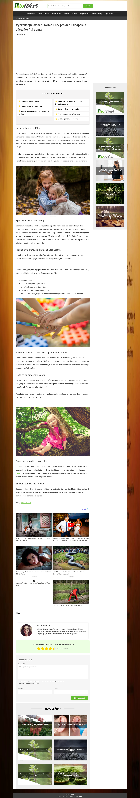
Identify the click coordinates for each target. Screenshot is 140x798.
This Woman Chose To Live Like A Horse (67, 605)
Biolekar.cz (19, 18)
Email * (56, 688)
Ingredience (109, 14)
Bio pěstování (84, 14)
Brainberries (34, 543)
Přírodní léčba (56, 14)
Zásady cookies (62, 796)
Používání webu (72, 796)
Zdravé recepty (97, 14)
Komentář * (21, 664)
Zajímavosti (31, 14)
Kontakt (79, 796)
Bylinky (66, 14)
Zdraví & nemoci (43, 14)
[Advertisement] (53, 53)
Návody (74, 14)
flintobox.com (26, 503)
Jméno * (20, 688)
